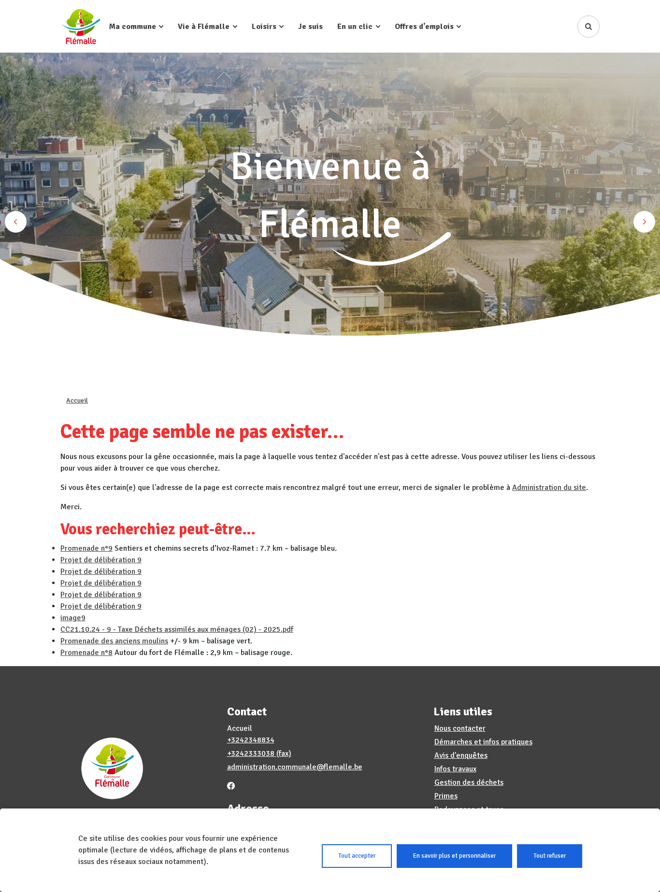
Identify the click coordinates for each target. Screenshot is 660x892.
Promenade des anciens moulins (114, 641)
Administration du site (549, 487)
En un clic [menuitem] (355, 26)
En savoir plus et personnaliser (454, 856)
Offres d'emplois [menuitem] (424, 26)
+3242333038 (250, 753)
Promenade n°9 (86, 548)
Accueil (77, 400)
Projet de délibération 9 (101, 560)
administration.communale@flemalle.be (294, 767)
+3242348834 (250, 740)
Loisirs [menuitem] (264, 26)
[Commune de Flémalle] (80, 26)
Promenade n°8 (86, 652)
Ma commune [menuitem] (132, 26)
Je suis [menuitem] (310, 26)
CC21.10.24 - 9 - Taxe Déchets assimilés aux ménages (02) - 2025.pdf (176, 629)
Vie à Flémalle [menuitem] (204, 26)
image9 (73, 618)
